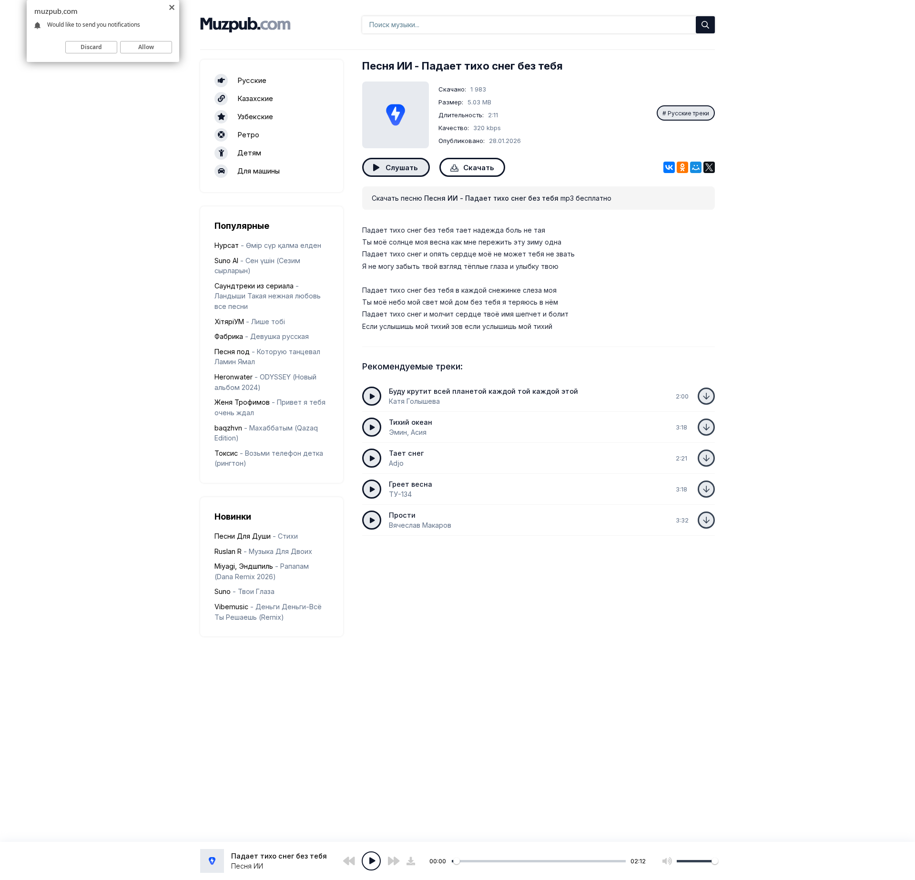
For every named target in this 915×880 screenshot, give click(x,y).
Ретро (248, 134)
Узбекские (255, 116)
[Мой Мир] (696, 167)
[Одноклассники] (682, 167)
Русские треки (688, 113)
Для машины (258, 170)
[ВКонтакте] (669, 167)
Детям (249, 152)
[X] (709, 167)
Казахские (255, 98)
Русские (251, 80)
